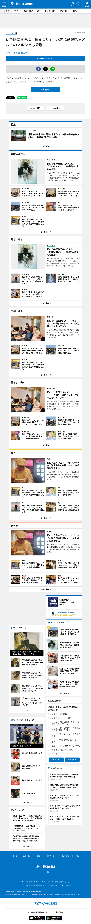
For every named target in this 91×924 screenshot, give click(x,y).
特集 (75, 11)
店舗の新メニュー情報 (61, 718)
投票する (56, 759)
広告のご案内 (68, 886)
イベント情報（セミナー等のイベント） (66, 735)
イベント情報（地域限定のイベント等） (66, 741)
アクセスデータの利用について (34, 886)
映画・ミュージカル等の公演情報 (66, 746)
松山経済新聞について (31, 882)
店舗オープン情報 (59, 714)
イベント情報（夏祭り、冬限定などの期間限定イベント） (66, 729)
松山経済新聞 (21, 4)
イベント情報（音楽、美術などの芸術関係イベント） (66, 723)
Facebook (73, 4)
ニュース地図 (11, 33)
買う (39, 11)
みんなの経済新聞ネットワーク (45, 903)
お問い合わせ (54, 886)
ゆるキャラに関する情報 (62, 750)
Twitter (78, 4)
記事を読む (45, 89)
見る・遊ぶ (28, 11)
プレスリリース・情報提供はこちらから (56, 882)
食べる (17, 11)
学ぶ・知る (64, 11)
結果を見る (72, 759)
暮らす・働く (50, 11)
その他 (54, 754)
